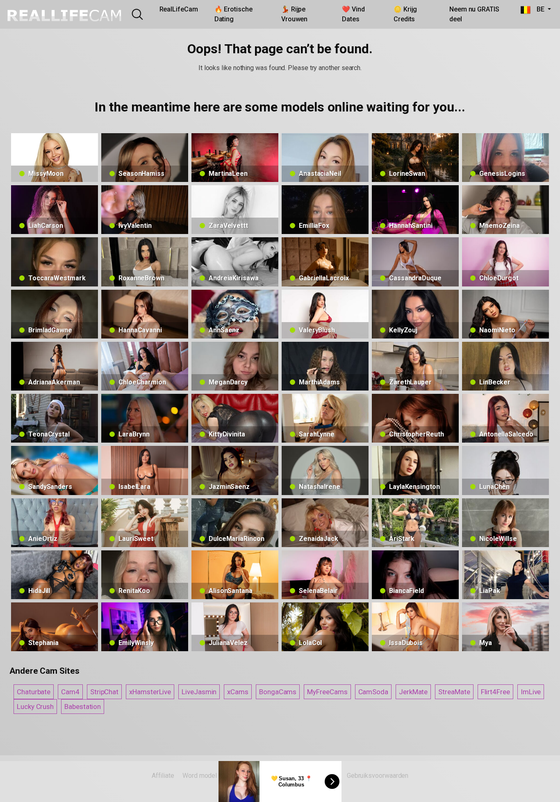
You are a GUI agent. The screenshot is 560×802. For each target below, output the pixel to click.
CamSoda (373, 692)
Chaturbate (33, 692)
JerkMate (413, 692)
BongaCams (277, 692)
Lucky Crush (35, 706)
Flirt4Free (495, 692)
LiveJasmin (199, 692)
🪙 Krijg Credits (405, 14)
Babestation (82, 706)
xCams (237, 692)
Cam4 (70, 692)
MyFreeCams (327, 692)
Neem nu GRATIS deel (474, 14)
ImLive (531, 692)
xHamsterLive (150, 692)
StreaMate (454, 692)
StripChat (104, 692)
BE (538, 9)
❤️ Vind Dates (353, 14)
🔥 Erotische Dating (233, 14)
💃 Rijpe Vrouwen (294, 14)
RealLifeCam (178, 9)
